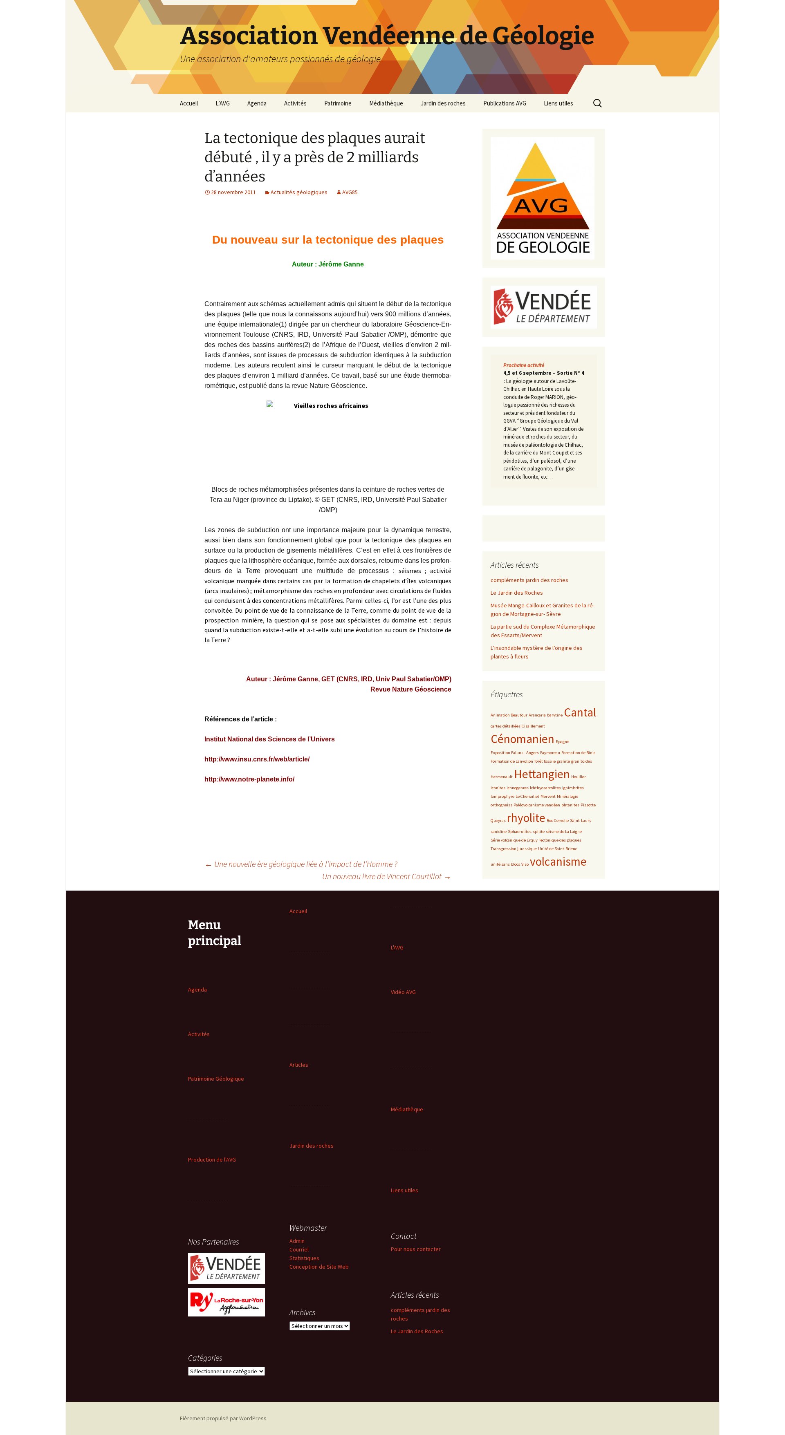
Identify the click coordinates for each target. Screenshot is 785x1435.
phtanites (570, 805)
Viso (525, 864)
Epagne (562, 741)
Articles (298, 1064)
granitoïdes (581, 761)
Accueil (189, 103)
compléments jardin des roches (529, 580)
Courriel (299, 1249)
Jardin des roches (443, 103)
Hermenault (502, 776)
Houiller (578, 776)
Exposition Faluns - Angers (515, 752)
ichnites (498, 787)
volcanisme (558, 861)
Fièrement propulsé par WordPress (223, 1418)
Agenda (257, 103)
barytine (555, 715)
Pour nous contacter (416, 1249)
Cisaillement (533, 726)
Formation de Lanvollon (512, 761)
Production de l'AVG (212, 1159)
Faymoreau (550, 752)
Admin (297, 1241)
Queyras (498, 820)
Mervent (548, 796)
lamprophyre (502, 796)
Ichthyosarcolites (545, 787)
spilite (539, 831)
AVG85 (350, 192)
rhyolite (526, 817)
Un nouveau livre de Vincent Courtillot (386, 876)
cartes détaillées (505, 726)
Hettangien (542, 773)
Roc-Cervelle (558, 820)
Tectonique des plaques (560, 840)
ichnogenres (518, 787)
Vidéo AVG (403, 992)
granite (563, 761)
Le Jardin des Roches (517, 592)
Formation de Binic (578, 752)
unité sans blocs (505, 864)
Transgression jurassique (514, 848)
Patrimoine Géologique (216, 1078)
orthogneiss (501, 805)
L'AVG (397, 947)
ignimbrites (573, 787)
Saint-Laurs (580, 820)
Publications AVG (504, 103)
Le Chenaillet (527, 796)
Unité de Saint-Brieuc (557, 848)
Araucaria (537, 715)
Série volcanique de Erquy (514, 840)
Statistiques (304, 1258)
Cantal (580, 712)
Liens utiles (558, 103)
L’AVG (222, 103)
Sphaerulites (520, 831)
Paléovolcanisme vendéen (537, 805)
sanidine (499, 831)
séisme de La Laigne (564, 831)
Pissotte (588, 805)
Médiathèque (386, 103)
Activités (295, 103)
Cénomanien (522, 738)
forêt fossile (545, 761)
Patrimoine (338, 103)
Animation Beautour (509, 715)
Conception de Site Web (319, 1266)
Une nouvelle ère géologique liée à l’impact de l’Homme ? (300, 864)
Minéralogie (567, 796)
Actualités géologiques (299, 192)
